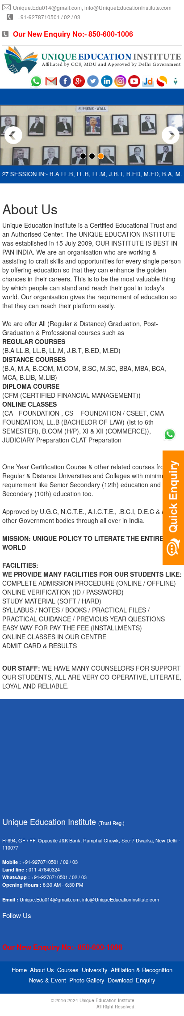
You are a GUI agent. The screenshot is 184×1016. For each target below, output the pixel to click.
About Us (42, 969)
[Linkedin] (106, 80)
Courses (68, 969)
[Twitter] (93, 80)
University (95, 969)
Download (120, 980)
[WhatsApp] (36, 80)
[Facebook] (65, 80)
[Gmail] (51, 80)
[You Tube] (134, 80)
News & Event (47, 980)
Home (19, 969)
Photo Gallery (87, 980)
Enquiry (145, 980)
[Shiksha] (176, 80)
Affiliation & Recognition (141, 969)
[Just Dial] (148, 80)
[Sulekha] (162, 80)
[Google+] (79, 80)
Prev (13, 135)
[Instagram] (120, 80)
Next (171, 135)
